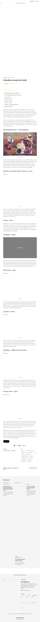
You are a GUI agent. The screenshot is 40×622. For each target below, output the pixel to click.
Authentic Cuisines (6, 77)
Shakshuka (29, 459)
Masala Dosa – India (8, 100)
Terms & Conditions (22, 613)
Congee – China (7, 96)
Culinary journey (28, 454)
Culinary (12, 77)
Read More (6, 441)
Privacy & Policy (28, 613)
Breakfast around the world (30, 450)
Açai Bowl (23, 450)
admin (7, 83)
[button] (37, 1)
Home (10, 613)
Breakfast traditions (24, 452)
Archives (13, 613)
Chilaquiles (30, 452)
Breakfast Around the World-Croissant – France (13, 94)
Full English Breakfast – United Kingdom (12, 93)
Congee (35, 452)
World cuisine (29, 461)
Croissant (23, 454)
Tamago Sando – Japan (9, 106)
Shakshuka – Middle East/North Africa (11, 104)
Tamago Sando (24, 461)
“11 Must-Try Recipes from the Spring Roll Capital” (31, 487)
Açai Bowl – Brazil (8, 102)
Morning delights (24, 459)
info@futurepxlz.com (26, 590)
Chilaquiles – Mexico (8, 98)
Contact (16, 613)
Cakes (4, 484)
